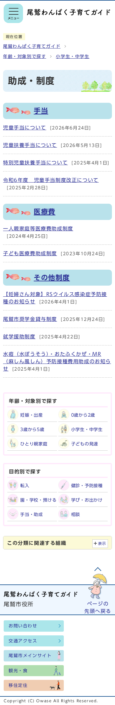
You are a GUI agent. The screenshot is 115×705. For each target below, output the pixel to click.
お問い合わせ (23, 626)
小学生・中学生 (72, 56)
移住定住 (18, 685)
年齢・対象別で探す (24, 56)
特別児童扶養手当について (35, 162)
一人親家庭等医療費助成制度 (38, 228)
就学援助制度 (19, 336)
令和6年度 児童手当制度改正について (51, 180)
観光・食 (18, 670)
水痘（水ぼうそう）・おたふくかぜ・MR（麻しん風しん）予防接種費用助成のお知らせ (57, 361)
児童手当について (24, 127)
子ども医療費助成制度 (30, 253)
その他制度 (52, 277)
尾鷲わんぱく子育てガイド (31, 46)
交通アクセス (23, 641)
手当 (41, 110)
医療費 (45, 211)
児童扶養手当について (30, 145)
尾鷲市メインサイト (30, 655)
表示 (102, 543)
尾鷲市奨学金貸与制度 (30, 319)
